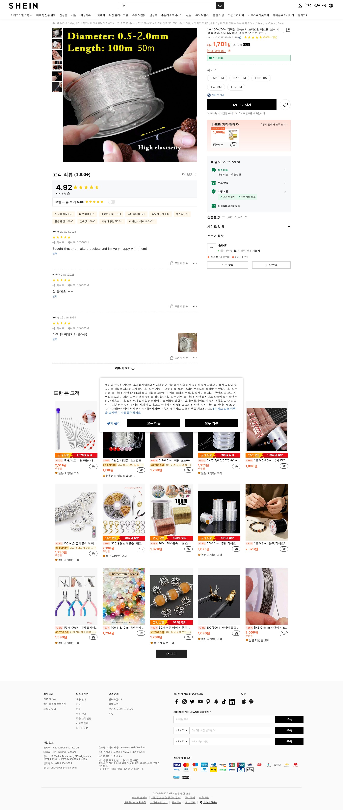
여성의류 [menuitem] (85, 15)
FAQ (111, 713)
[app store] (244, 703)
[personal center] (300, 5)
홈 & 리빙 (62, 23)
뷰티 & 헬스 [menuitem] (202, 15)
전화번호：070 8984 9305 (57, 763)
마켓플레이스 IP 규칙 (135, 802)
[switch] (111, 202)
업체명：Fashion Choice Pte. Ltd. (61, 747)
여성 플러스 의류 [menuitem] (118, 15)
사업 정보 (48, 742)
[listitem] (225, 138)
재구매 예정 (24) (63, 213)
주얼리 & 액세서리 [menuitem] (171, 15)
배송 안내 (81, 699)
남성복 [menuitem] (153, 15)
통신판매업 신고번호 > (110, 756)
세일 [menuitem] (73, 15)
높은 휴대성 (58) (136, 213)
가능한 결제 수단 (182, 758)
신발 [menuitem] (188, 15)
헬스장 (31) (182, 213)
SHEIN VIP (82, 728)
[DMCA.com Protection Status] (185, 777)
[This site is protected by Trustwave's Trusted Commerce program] (176, 777)
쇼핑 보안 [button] (223, 191)
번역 (54, 253)
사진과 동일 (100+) (112, 221)
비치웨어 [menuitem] (100, 15)
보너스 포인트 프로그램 (121, 709)
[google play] (251, 703)
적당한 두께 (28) (160, 213)
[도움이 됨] (171, 263)
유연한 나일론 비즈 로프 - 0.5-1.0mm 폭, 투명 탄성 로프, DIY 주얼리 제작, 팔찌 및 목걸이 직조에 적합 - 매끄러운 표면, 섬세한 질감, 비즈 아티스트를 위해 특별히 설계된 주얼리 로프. (124, 460)
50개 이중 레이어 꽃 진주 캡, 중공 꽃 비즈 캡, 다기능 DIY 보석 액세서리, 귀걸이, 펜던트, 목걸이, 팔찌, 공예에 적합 (172, 627)
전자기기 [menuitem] (303, 15)
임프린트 (176, 802)
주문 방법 (81, 713)
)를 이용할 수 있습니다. (131, 768)
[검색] (220, 5)
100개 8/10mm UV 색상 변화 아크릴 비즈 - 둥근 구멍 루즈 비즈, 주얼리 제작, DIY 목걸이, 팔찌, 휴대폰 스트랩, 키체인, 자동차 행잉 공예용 (124, 627)
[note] (76, 455)
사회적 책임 (49, 709)
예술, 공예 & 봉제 (78, 23)
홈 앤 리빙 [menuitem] (218, 15)
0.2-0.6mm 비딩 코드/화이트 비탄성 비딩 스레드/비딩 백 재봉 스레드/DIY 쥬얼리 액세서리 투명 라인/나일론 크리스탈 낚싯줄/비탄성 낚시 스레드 (172, 460)
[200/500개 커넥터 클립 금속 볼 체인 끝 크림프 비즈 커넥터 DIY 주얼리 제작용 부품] (219, 596)
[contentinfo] (238, 767)
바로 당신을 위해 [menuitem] (46, 15)
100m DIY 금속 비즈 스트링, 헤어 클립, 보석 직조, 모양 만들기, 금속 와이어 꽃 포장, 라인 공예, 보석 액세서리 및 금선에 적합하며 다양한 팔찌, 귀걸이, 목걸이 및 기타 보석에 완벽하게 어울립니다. (172, 543)
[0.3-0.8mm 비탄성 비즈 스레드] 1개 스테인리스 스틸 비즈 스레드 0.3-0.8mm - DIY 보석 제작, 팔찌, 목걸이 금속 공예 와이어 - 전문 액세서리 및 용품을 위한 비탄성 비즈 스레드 (267, 627)
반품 (78, 704)
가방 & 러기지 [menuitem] (236, 15)
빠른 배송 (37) (86, 213)
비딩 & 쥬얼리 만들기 (101, 23)
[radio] (217, 78)
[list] (205, 702)
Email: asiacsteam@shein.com (60, 767)
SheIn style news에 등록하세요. (192, 712)
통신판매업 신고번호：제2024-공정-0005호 (121, 751)
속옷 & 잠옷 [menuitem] (138, 15)
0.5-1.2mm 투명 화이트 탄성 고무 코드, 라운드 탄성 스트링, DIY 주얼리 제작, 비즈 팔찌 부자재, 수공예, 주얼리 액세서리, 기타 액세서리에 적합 (219, 543)
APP (243, 694)
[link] (308, 5)
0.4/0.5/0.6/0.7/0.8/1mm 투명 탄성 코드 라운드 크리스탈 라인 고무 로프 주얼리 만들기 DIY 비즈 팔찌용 (219, 460)
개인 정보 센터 (139, 797)
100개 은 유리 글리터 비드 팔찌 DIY (76, 543)
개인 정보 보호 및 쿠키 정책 (166, 797)
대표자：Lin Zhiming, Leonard (59, 752)
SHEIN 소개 (49, 699)
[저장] (285, 104)
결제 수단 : (114, 704)
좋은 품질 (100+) (64, 221)
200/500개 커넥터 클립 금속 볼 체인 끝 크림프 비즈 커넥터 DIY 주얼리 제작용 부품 (219, 627)
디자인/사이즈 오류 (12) (141, 221)
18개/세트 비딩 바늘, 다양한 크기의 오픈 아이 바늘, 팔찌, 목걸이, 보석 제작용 (76, 460)
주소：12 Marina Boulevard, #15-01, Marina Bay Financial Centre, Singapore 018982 (67, 758)
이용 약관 (204, 797)
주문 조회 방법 (84, 718)
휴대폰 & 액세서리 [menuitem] (283, 15)
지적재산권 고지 (159, 802)
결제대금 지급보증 (109, 768)
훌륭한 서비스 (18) (111, 213)
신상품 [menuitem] (63, 15)
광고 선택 (190, 802)
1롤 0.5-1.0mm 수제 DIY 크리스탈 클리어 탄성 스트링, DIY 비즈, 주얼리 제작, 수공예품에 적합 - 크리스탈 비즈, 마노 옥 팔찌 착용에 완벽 (267, 460)
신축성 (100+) (87, 221)
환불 (78, 709)
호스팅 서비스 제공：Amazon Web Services (121, 747)
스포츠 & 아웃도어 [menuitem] (258, 15)
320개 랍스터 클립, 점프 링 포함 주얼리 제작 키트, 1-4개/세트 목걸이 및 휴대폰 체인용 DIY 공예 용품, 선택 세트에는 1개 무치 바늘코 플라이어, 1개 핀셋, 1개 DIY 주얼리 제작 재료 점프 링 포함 (124, 543)
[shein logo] (23, 5)
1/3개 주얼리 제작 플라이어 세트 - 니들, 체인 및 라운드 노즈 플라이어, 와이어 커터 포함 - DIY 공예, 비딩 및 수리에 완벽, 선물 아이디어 (76, 627)
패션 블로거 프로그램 (54, 704)
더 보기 (171, 653)
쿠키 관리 (190, 797)
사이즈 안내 (82, 723)
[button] (324, 5)
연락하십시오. (116, 699)
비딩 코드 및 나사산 (125, 23)
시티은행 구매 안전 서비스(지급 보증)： (119, 760)
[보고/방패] (195, 263)
